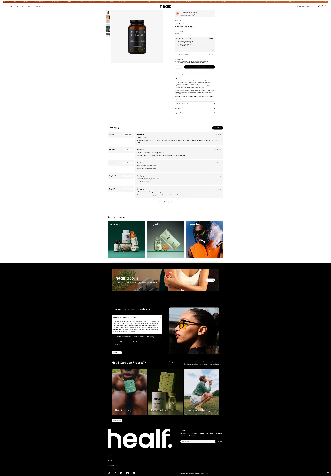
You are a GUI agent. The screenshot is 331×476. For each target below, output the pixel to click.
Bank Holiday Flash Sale (26, 1)
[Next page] (170, 201)
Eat (10, 6)
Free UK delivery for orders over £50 (60, 1)
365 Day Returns (11, 1)
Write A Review (218, 128)
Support (111, 465)
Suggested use (179, 113)
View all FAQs (117, 352)
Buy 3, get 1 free (42, 1)
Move (17, 6)
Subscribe (219, 441)
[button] (195, 24)
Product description (180, 75)
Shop (110, 455)
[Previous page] (161, 201)
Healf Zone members (181, 62)
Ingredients (178, 108)
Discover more (117, 420)
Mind (23, 6)
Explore (111, 460)
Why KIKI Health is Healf (181, 104)
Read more (178, 99)
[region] (137, 36)
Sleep (30, 6)
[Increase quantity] (181, 67)
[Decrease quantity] (176, 67)
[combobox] (196, 49)
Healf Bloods (38, 6)
